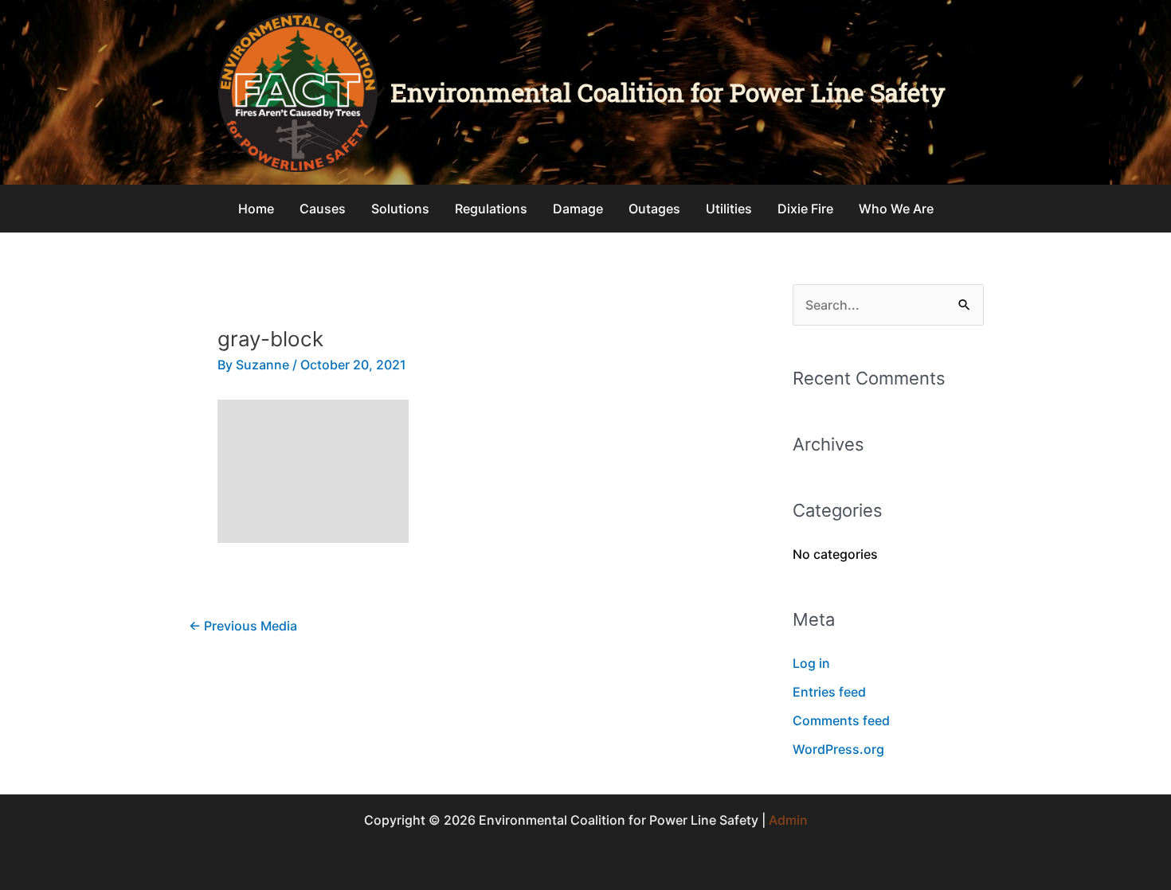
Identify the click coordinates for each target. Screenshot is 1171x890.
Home (256, 209)
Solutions (400, 209)
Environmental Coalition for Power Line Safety (668, 92)
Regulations (491, 209)
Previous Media (243, 626)
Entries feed (829, 692)
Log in (811, 663)
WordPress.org (838, 749)
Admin (788, 820)
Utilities (729, 209)
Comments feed (841, 720)
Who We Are (896, 209)
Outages (654, 209)
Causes (323, 209)
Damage (578, 209)
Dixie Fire (805, 209)
